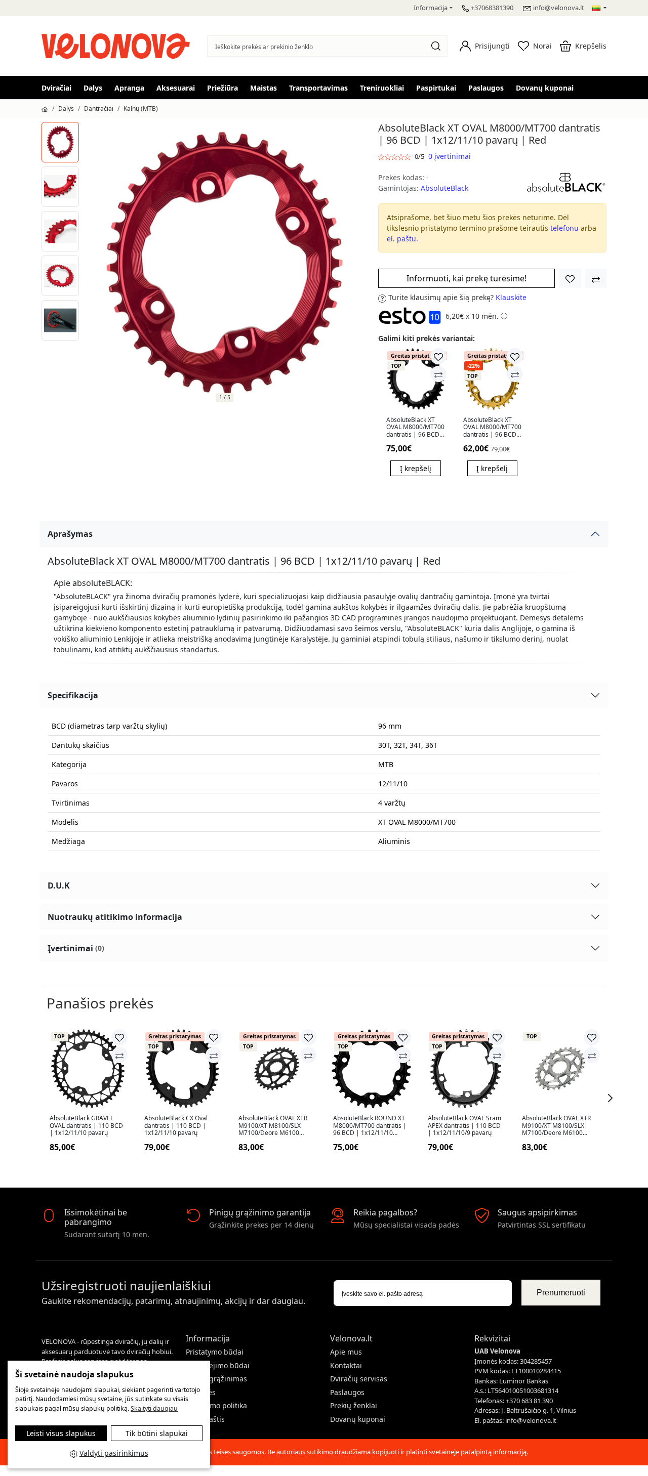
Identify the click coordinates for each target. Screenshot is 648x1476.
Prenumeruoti (561, 1292)
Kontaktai (346, 1365)
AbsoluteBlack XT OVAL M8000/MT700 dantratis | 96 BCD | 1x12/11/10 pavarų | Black (415, 427)
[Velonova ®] (118, 45)
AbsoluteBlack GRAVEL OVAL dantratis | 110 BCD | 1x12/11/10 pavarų (86, 1125)
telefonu (564, 228)
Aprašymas (70, 533)
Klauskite (511, 297)
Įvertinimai (76, 948)
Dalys (93, 88)
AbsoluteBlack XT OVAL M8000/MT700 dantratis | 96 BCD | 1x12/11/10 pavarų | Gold (492, 427)
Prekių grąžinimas (216, 1378)
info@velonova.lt (558, 7)
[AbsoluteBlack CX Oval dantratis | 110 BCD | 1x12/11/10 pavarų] (182, 1069)
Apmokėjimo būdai (218, 1365)
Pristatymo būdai (215, 1352)
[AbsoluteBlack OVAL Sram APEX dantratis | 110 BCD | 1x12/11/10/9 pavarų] (466, 1069)
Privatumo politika (216, 1405)
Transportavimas (318, 88)
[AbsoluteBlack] (565, 182)
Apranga (129, 88)
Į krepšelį (415, 468)
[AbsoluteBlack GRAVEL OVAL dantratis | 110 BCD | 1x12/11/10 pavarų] (88, 1069)
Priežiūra (222, 88)
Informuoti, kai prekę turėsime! (466, 278)
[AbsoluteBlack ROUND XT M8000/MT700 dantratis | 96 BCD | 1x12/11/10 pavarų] (371, 1069)
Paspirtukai (436, 88)
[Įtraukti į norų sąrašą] (570, 278)
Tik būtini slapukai (157, 1433)
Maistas (263, 88)
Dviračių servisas (358, 1378)
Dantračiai (98, 108)
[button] (485, 46)
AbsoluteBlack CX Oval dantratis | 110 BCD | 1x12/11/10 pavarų (176, 1125)
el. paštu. (402, 238)
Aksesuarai (175, 88)
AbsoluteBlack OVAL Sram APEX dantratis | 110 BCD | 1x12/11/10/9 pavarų (464, 1125)
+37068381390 (492, 7)
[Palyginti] (438, 374)
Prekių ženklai (353, 1405)
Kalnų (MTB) (141, 108)
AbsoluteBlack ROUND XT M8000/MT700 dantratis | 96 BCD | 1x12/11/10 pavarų (370, 1125)
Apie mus (346, 1352)
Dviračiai (56, 88)
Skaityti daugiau (154, 1408)
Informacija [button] (431, 7)
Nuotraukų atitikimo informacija (115, 916)
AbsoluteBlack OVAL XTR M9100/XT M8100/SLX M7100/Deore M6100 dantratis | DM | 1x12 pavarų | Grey (556, 1125)
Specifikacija (73, 695)
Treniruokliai (382, 88)
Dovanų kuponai (545, 88)
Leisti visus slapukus (61, 1433)
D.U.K (59, 885)
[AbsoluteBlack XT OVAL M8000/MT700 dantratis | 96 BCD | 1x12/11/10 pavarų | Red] (60, 142)
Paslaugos (486, 88)
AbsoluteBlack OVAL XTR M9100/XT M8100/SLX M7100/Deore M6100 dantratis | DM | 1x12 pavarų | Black (272, 1125)
